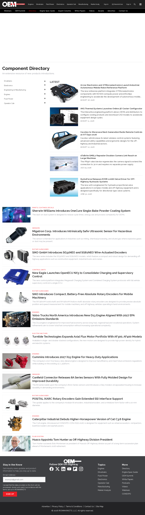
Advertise (46, 506)
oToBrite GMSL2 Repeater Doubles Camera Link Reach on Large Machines (108, 156)
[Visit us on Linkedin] (63, 469)
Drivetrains (8, 81)
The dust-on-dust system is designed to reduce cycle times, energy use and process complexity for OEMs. (78, 215)
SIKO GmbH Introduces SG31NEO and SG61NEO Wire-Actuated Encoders (79, 252)
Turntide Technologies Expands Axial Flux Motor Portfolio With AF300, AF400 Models (87, 336)
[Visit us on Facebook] (52, 469)
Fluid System (38, 436)
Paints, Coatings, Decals (43, 207)
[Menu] (140, 4)
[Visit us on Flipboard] (75, 469)
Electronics (8, 85)
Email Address (10, 475)
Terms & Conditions (74, 506)
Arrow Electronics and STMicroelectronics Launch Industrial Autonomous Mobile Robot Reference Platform (109, 86)
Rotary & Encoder (40, 249)
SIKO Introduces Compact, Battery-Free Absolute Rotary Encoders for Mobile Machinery (82, 295)
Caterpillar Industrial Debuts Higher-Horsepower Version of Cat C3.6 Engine (81, 419)
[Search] (134, 4)
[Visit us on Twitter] (57, 469)
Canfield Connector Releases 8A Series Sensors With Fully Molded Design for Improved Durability (82, 379)
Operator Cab (9, 103)
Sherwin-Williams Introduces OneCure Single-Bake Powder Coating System (81, 210)
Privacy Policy (31, 489)
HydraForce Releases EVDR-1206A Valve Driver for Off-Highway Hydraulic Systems (107, 180)
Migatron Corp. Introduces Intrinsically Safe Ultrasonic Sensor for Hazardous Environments (82, 233)
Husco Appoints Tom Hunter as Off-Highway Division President (72, 439)
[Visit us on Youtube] (69, 469)
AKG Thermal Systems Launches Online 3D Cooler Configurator (111, 108)
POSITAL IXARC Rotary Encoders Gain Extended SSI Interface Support (77, 398)
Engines (7, 94)
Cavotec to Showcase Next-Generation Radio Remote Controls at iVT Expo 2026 (111, 133)
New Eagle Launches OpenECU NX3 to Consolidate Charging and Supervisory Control (82, 274)
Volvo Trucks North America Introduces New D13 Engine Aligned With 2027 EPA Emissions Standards (83, 317)
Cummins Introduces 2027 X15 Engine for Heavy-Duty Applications (75, 357)
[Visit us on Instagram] (81, 469)
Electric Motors (39, 333)
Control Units (39, 270)
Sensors (36, 228)
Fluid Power (8, 99)
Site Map (99, 506)
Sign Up (10, 494)
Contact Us (89, 506)
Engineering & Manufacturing (15, 90)
